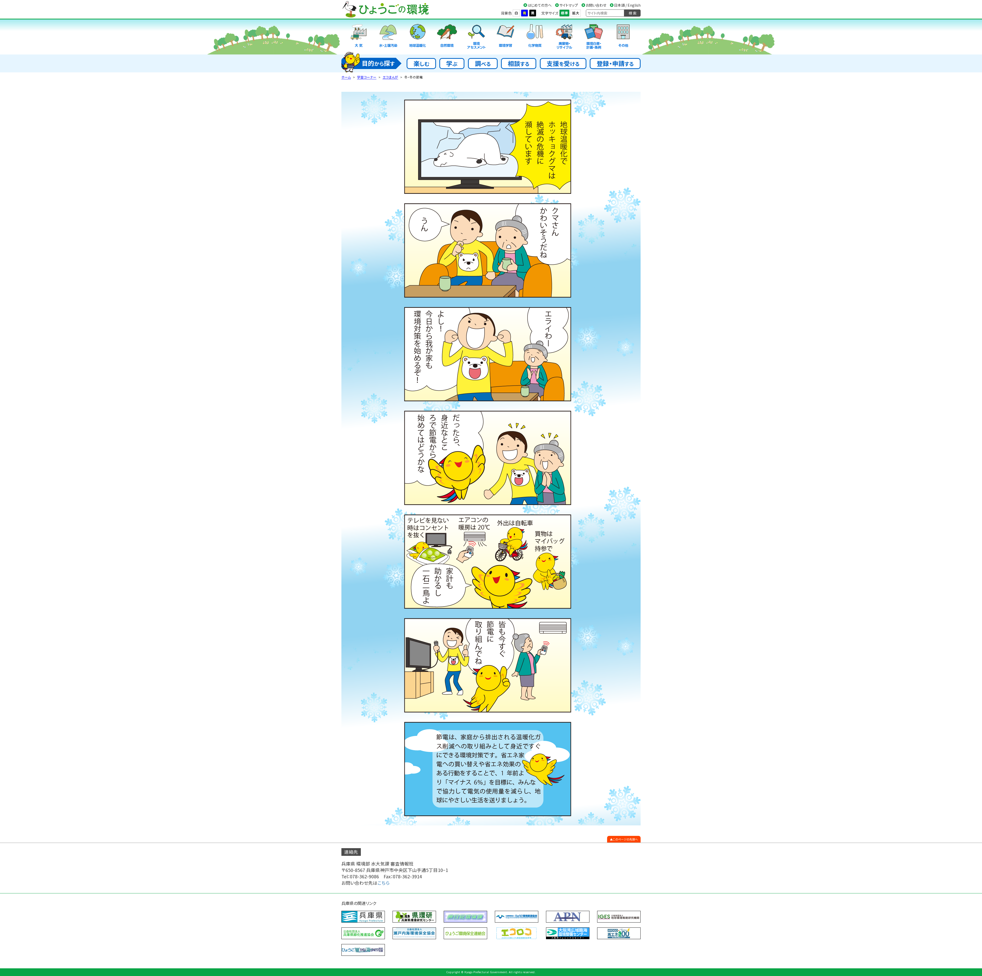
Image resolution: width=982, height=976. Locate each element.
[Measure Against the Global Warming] (418, 36)
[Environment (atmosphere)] (359, 36)
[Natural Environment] (447, 36)
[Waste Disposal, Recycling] (564, 36)
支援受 (563, 63)
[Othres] (623, 36)
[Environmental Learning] (506, 36)
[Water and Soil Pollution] (388, 36)
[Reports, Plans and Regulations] (594, 36)
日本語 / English (627, 5)
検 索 (633, 13)
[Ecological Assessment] (476, 36)
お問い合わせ (596, 5)
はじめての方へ (540, 5)
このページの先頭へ (625, 839)
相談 (518, 63)
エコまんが (390, 77)
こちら (383, 883)
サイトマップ (568, 5)
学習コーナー (366, 77)
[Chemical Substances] (535, 36)
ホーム (346, 77)
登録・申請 (615, 63)
